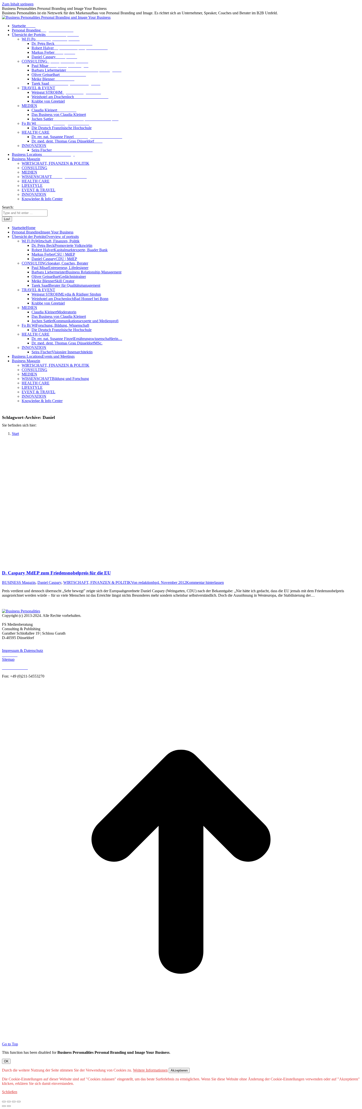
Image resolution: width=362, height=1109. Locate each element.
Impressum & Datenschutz (22, 650)
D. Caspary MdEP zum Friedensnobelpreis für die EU (56, 572)
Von (144, 582)
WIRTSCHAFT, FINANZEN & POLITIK (97, 582)
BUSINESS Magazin (18, 582)
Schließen (9, 1092)
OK (6, 1061)
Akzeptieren (179, 1070)
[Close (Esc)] (4, 1101)
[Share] (9, 1101)
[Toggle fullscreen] (14, 1101)
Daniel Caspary (49, 582)
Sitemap (8, 659)
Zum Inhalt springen (17, 4)
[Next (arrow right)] (9, 1106)
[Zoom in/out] (19, 1101)
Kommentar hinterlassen (205, 582)
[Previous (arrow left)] (4, 1106)
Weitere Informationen (150, 1070)
